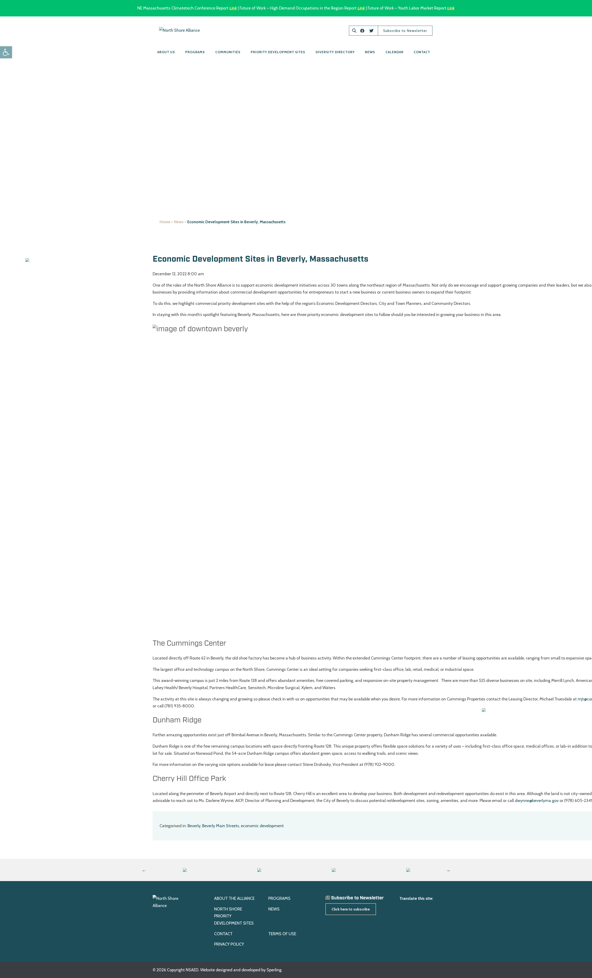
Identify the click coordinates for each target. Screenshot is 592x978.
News (370, 52)
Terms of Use (282, 933)
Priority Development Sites (278, 52)
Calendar (394, 52)
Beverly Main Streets (220, 825)
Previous (144, 870)
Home (165, 222)
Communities (227, 52)
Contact (422, 52)
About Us (166, 52)
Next (448, 870)
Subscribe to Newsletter (405, 30)
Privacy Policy (229, 944)
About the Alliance (234, 898)
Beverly (194, 825)
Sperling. (274, 969)
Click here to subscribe (351, 909)
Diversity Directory (335, 52)
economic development (262, 825)
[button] (6, 52)
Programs (195, 52)
